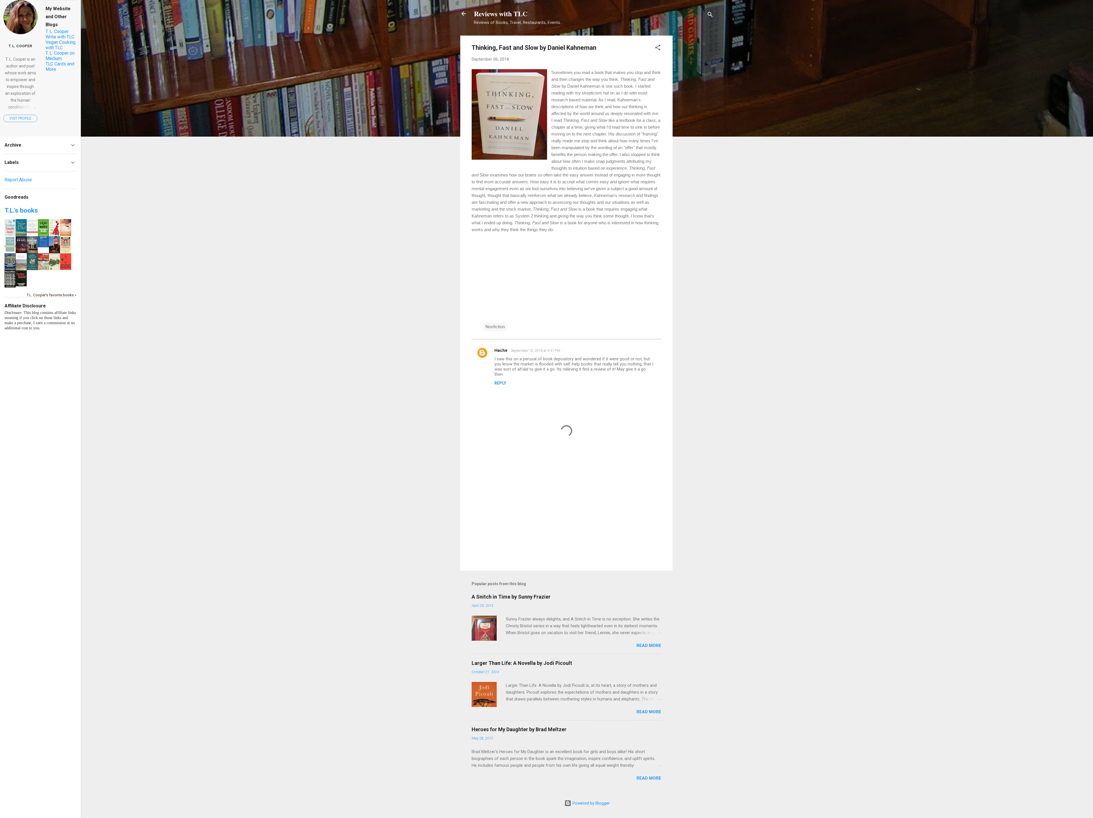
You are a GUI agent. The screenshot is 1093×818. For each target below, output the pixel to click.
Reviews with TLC (500, 14)
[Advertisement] (695, 121)
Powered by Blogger (590, 803)
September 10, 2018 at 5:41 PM (535, 350)
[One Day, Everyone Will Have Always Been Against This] (65, 268)
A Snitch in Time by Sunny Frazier (511, 597)
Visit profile (20, 118)
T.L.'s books (21, 210)
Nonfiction (495, 326)
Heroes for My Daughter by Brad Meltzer (519, 729)
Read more (648, 645)
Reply (500, 383)
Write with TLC (60, 37)
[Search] (710, 15)
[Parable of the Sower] (54, 234)
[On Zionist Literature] (21, 269)
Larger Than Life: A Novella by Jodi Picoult (522, 663)
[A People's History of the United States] (32, 234)
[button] (657, 48)
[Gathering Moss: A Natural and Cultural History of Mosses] (54, 269)
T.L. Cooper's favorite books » (51, 295)
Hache (501, 350)
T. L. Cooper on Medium (60, 55)
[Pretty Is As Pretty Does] (54, 252)
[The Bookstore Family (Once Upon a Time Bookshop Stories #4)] (32, 251)
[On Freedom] (10, 234)
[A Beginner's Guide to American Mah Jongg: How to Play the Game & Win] (43, 268)
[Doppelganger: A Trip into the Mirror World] (10, 286)
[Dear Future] (65, 234)
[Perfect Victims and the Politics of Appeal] (21, 284)
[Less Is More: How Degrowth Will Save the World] (43, 234)
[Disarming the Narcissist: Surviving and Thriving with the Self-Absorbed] (10, 251)
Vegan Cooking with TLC (60, 45)
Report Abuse (18, 179)
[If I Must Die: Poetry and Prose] (21, 251)
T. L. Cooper (20, 46)
